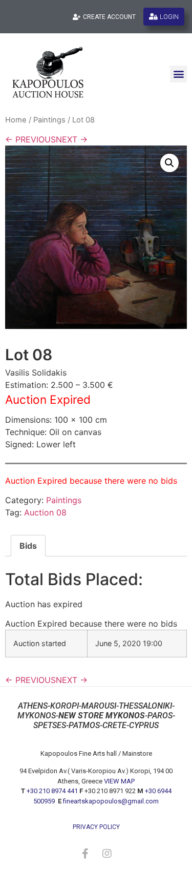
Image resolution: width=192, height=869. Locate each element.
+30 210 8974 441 (52, 791)
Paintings (49, 120)
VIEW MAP (119, 781)
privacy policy (96, 827)
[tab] (28, 545)
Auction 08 (45, 512)
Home (16, 120)
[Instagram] (107, 854)
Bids (28, 546)
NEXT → (72, 139)
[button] (178, 74)
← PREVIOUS (30, 139)
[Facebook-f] (85, 854)
